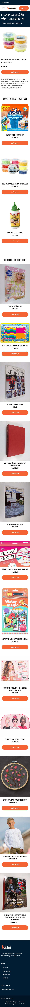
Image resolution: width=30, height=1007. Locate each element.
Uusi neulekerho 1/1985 (15, 404)
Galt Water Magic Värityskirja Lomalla (15, 639)
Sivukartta (22, 1004)
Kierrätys (7, 974)
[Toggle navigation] (3, 8)
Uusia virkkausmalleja (15, 524)
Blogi (6, 978)
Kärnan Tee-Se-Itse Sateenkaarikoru (15, 569)
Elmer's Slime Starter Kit (15, 135)
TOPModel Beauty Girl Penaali (15, 739)
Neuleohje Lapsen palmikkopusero (15, 856)
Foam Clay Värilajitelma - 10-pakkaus (15, 184)
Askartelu (7, 971)
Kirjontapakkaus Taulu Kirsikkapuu (15, 800)
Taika (6, 968)
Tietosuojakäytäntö (11, 1004)
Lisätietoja (15, 72)
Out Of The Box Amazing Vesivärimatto (15, 346)
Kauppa (23, 8)
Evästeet (21, 1002)
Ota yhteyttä (14, 1002)
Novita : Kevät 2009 (15, 306)
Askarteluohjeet (8, 23)
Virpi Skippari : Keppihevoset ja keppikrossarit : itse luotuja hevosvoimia (15, 917)
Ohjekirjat (19, 23)
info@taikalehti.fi (6, 2)
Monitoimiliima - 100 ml (15, 233)
